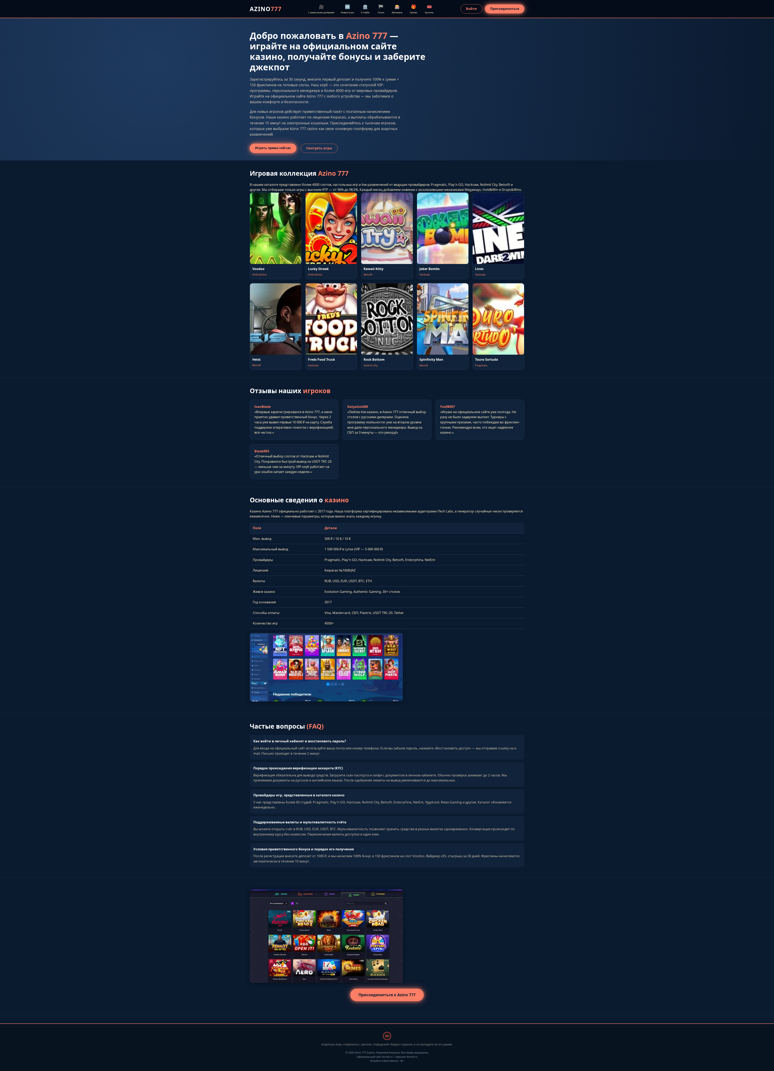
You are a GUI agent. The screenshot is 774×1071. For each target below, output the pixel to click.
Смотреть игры (319, 148)
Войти (471, 8)
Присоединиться (504, 8)
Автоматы (397, 9)
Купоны (429, 9)
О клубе (365, 9)
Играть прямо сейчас (273, 148)
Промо (413, 9)
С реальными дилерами (321, 9)
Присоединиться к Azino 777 (387, 994)
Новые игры (347, 9)
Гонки (381, 9)
